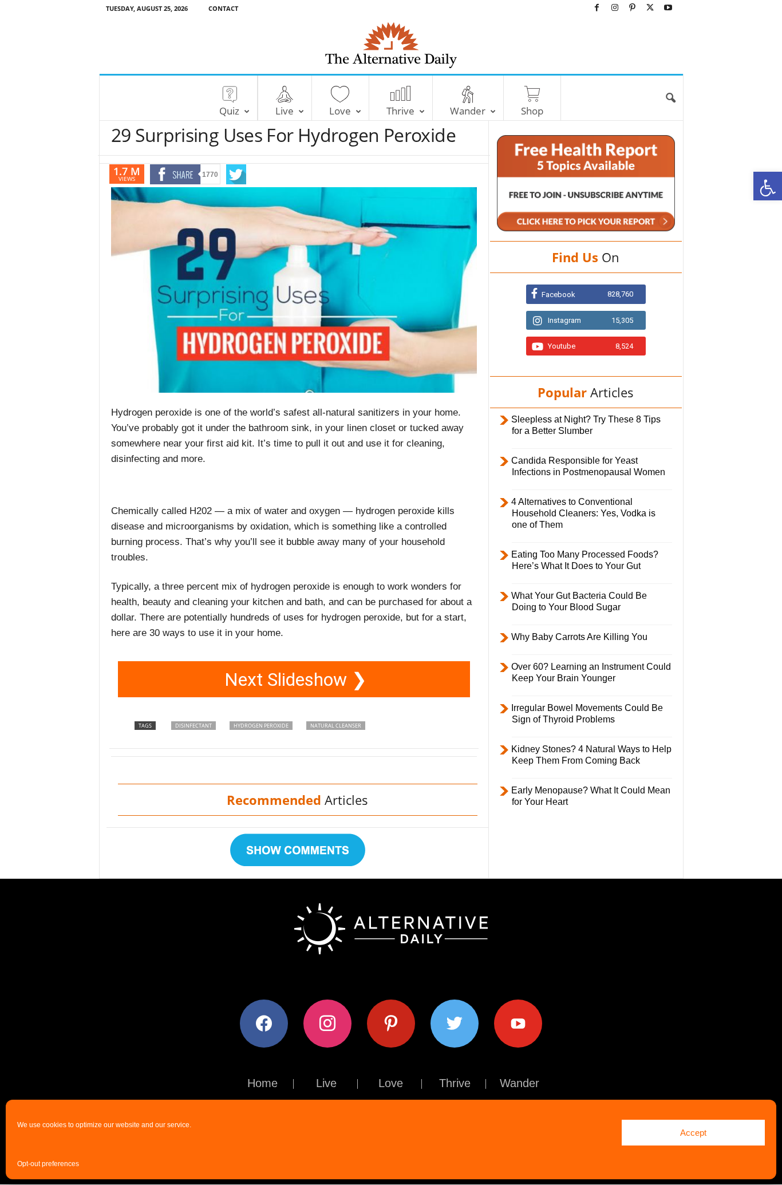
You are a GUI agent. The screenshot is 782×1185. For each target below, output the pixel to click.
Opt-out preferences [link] (48, 1164)
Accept (693, 1132)
